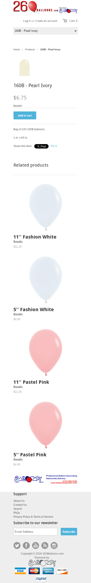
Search (17, 508)
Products (30, 49)
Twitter (17, 545)
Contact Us (20, 504)
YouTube (35, 545)
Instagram (54, 545)
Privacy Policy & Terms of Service (33, 516)
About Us (19, 500)
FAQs (16, 512)
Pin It (54, 146)
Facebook (26, 545)
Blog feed (44, 545)
